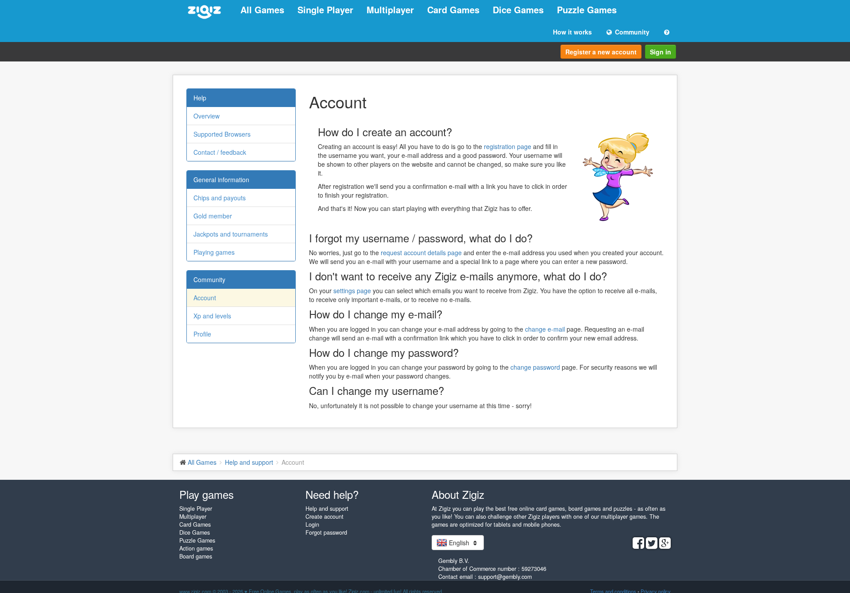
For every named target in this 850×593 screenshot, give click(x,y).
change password (535, 367)
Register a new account (601, 51)
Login (312, 524)
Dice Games (518, 9)
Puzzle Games (587, 9)
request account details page (421, 252)
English (459, 542)
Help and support (326, 509)
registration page (507, 146)
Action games (196, 548)
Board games (195, 556)
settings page (352, 290)
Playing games (214, 252)
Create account (324, 516)
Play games (206, 494)
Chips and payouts (219, 197)
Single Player (325, 9)
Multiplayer (390, 9)
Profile (202, 333)
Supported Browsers (222, 134)
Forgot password (326, 532)
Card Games (453, 9)
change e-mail (545, 329)
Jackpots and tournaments (230, 234)
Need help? (332, 494)
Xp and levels (212, 315)
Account (204, 297)
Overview (206, 115)
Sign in (660, 51)
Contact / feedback (219, 152)
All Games (262, 9)
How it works (572, 31)
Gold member (212, 215)
